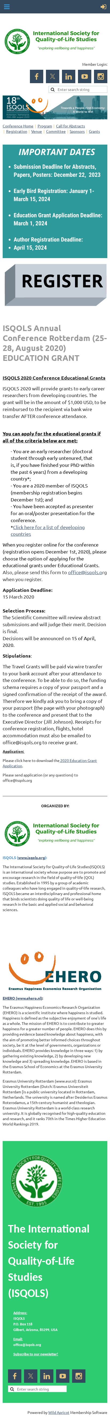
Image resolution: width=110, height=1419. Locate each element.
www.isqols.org (31, 857)
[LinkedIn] (68, 76)
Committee (56, 131)
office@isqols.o (85, 572)
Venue (36, 131)
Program (45, 125)
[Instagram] (100, 76)
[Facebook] (36, 76)
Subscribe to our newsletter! (35, 1354)
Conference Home (18, 125)
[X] (52, 76)
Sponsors (77, 131)
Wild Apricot (58, 1412)
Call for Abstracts (70, 125)
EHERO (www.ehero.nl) (22, 998)
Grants (94, 131)
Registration (16, 131)
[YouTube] (84, 76)
